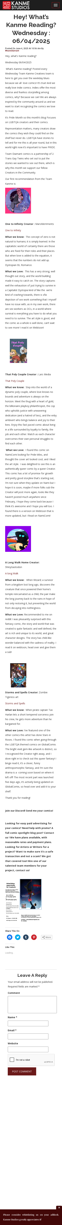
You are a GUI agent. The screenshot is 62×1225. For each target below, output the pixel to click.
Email (12, 1030)
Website (13, 1043)
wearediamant (12, 51)
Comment (14, 992)
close (59, 1207)
